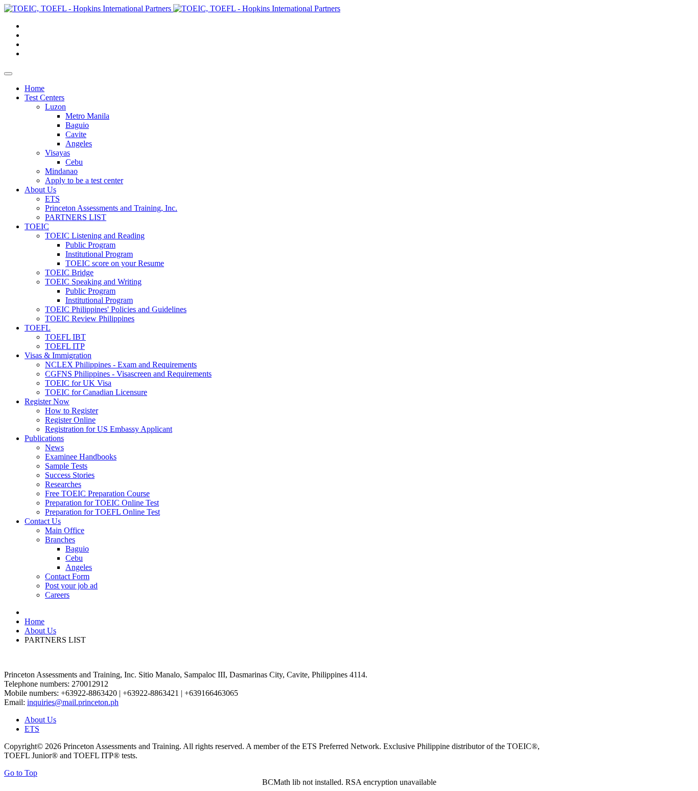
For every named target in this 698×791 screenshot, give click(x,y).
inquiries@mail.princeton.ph (73, 702)
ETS (32, 728)
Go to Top (20, 772)
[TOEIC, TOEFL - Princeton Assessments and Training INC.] (172, 8)
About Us (40, 719)
